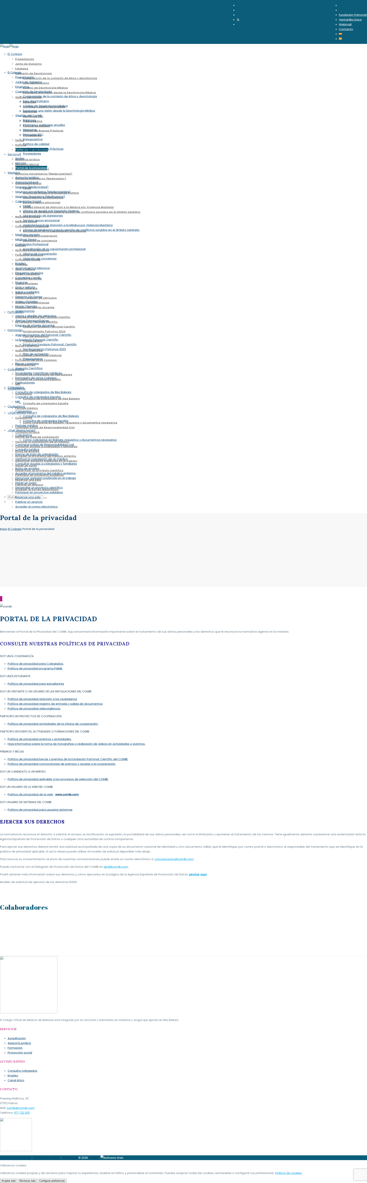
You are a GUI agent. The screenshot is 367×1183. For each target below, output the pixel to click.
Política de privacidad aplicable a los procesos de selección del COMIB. (58, 779)
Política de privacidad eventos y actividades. (39, 739)
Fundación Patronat (353, 15)
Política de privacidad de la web (30, 794)
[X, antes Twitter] (238, 20)
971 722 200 (22, 1113)
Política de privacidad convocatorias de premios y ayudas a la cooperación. (62, 764)
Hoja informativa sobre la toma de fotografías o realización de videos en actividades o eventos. (76, 744)
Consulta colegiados (22, 1071)
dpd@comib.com (116, 867)
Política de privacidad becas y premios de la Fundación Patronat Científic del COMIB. (68, 759)
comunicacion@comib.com (174, 859)
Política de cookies (46, 1158)
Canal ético (16, 1080)
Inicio (3, 529)
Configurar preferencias (52, 1180)
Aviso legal (70, 1158)
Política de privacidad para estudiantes (36, 684)
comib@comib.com (21, 1108)
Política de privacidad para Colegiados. (36, 664)
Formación (15, 1048)
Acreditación (17, 1038)
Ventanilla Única (350, 20)
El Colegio (15, 529)
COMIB (93, 1158)
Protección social (20, 1053)
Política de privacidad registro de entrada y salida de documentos (55, 704)
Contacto (346, 29)
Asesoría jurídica (19, 1043)
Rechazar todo (27, 1180)
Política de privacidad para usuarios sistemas (40, 810)
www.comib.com (67, 794)
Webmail (345, 24)
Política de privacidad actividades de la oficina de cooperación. (53, 724)
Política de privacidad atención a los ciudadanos (42, 699)
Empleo (13, 1075)
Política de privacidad (15, 1158)
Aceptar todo (9, 1180)
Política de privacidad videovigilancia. (34, 708)
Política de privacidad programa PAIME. (35, 668)
